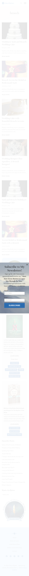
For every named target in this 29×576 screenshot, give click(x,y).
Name (6, 290)
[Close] (27, 264)
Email (6, 297)
